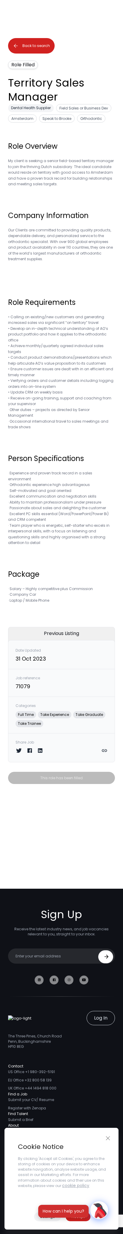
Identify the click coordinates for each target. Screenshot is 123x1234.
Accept (78, 1216)
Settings (47, 1216)
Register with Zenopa (27, 1108)
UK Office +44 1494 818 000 (32, 1088)
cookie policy (75, 1185)
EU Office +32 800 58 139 (30, 1080)
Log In (100, 1018)
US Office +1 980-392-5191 (31, 1071)
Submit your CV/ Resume (31, 1099)
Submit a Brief (20, 1119)
